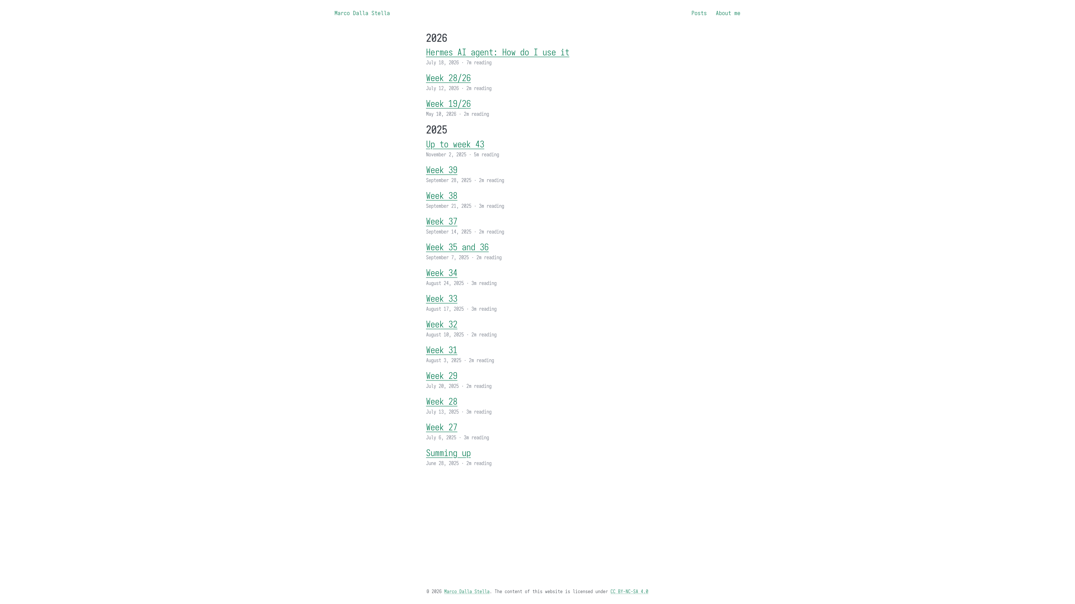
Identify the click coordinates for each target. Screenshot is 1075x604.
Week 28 (441, 401)
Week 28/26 (448, 78)
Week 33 (441, 298)
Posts (699, 13)
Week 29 (441, 376)
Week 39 (441, 170)
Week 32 (441, 324)
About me (728, 13)
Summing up (448, 453)
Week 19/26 (448, 103)
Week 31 (441, 350)
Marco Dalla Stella (362, 13)
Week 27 (441, 427)
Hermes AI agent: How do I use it (497, 52)
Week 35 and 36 (457, 247)
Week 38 (441, 195)
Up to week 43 (455, 144)
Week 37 (441, 221)
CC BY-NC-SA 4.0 (629, 591)
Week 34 (441, 273)
